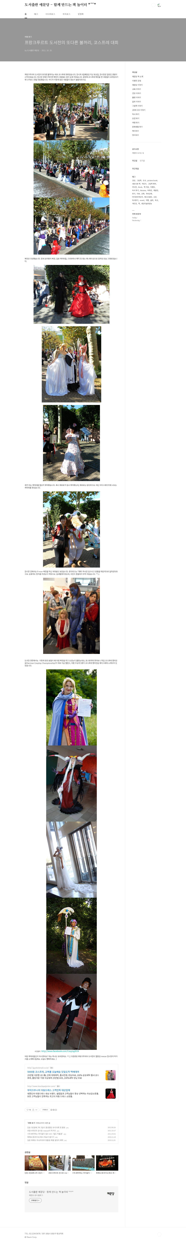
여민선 (134, 203)
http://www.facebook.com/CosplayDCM (60, 1051)
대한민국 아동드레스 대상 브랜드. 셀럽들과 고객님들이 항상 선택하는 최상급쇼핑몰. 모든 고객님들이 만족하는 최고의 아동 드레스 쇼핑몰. (63, 1095)
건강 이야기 (136, 93)
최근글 (134, 160)
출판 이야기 (136, 97)
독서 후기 (135, 114)
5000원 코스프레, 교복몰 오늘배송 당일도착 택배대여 (53, 1071)
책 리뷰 (146, 187)
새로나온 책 (136, 183)
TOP (159, 1234)
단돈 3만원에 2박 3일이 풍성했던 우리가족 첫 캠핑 (46, 1127)
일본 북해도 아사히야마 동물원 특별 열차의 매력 (45, 1140)
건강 (133, 180)
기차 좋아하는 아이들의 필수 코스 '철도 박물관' (45, 1134)
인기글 (142, 160)
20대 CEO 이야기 (138, 110)
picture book (152, 180)
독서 (156, 200)
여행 (147, 200)
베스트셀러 (148, 197)
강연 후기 (135, 118)
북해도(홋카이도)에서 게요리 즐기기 (40, 1137)
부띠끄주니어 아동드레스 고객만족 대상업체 (48, 1090)
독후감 (149, 190)
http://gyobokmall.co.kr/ (38, 1068)
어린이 (144, 183)
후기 (133, 193)
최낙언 (134, 187)
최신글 (134, 72)
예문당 (155, 190)
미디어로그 (50, 13)
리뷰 (138, 193)
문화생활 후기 (137, 126)
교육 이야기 (136, 89)
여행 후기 (31, 1123)
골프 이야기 (136, 101)
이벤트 (152, 187)
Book (140, 187)
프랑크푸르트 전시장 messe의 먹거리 (41, 1130)
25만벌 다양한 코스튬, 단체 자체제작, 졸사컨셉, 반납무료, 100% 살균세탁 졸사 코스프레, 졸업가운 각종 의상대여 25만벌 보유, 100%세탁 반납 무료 (63, 1076)
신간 (155, 197)
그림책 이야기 (137, 106)
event (142, 200)
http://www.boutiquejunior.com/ (41, 1086)
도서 (144, 180)
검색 (153, 5)
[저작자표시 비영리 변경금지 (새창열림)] (53, 1110)
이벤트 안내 (136, 80)
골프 (151, 200)
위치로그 (66, 13)
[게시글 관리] (36, 1110)
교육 (142, 193)
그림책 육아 (152, 183)
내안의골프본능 (146, 203)
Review (143, 190)
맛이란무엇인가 (137, 197)
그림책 (139, 180)
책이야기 (135, 131)
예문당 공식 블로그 (36, 1195)
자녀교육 (149, 193)
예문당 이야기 (137, 85)
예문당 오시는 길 (138, 153)
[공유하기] (33, 1110)
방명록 (81, 13)
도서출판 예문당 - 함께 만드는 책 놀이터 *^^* (60, 5)
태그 (36, 13)
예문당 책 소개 (137, 76)
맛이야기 (135, 135)
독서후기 (135, 200)
